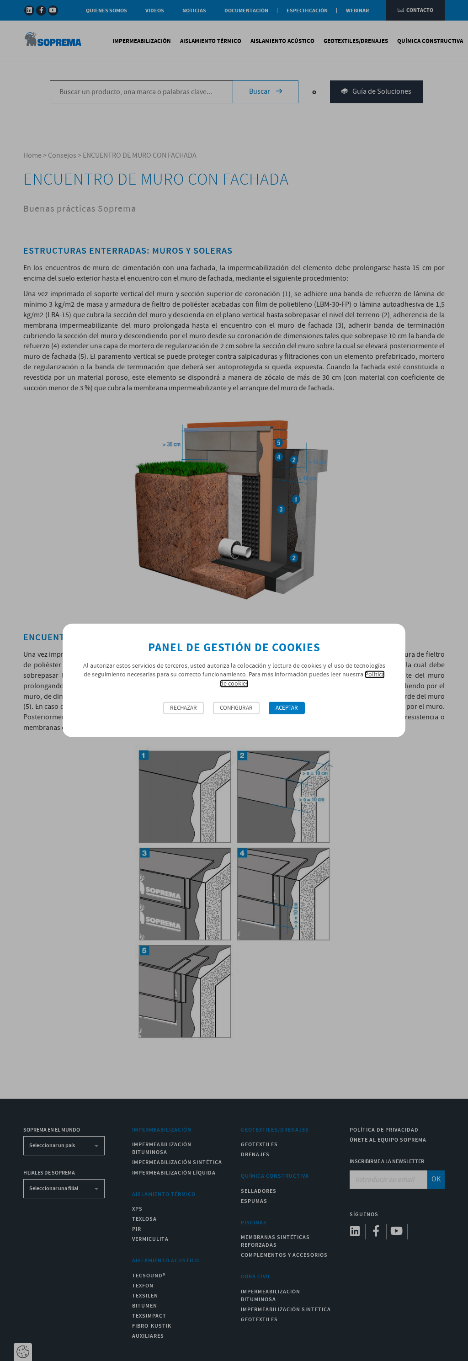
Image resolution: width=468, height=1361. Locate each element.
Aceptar (287, 708)
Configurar (236, 708)
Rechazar (183, 708)
